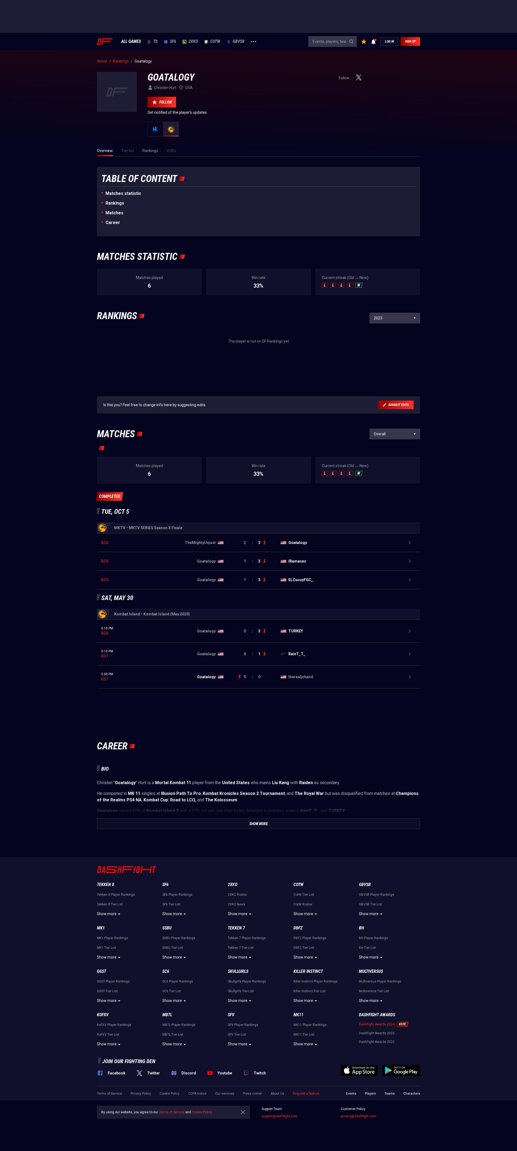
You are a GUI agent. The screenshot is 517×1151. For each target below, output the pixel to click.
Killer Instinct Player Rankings (316, 981)
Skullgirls (238, 971)
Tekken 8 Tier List (110, 904)
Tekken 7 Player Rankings (247, 938)
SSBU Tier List (172, 948)
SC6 (165, 971)
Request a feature (306, 1093)
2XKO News (236, 904)
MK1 (101, 928)
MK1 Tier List (106, 948)
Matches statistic (123, 193)
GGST (101, 971)
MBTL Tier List (172, 1034)
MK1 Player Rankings (112, 938)
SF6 (173, 41)
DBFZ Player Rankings (310, 938)
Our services (224, 1093)
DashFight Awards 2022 (376, 1042)
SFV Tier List (237, 1034)
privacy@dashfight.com (358, 1116)
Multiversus (371, 971)
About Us (277, 1093)
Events (351, 1093)
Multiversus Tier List (374, 991)
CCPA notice (197, 1093)
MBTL (167, 1014)
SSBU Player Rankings (178, 938)
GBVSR (238, 41)
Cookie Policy (170, 1093)
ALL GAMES (131, 41)
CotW (215, 41)
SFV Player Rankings (243, 1025)
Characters (411, 1093)
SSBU (167, 928)
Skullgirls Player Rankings (247, 981)
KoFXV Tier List (108, 1034)
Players (370, 1093)
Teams (390, 1093)
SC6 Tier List (171, 991)
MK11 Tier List (304, 1034)
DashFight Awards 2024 (376, 1024)
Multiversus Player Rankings (380, 981)
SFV (231, 1014)
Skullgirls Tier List (241, 991)
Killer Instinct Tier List (310, 991)
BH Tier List (367, 948)
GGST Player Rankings (113, 981)
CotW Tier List (304, 895)
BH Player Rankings (373, 938)
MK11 (298, 1014)
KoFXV (103, 1014)
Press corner (252, 1093)
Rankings (115, 203)
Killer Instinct (308, 971)
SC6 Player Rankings (177, 981)
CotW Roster (303, 904)
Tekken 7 (236, 928)
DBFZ (298, 928)
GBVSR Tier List (370, 904)
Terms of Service (109, 1093)
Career (113, 222)
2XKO (193, 41)
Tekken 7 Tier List (241, 948)
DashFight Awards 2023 (376, 1033)
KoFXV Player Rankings (114, 1025)
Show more (107, 914)
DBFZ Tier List (304, 948)
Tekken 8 (105, 884)
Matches (114, 212)
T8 (155, 41)
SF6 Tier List (171, 904)
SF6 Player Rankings (177, 895)
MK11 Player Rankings (310, 1025)
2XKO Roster (237, 895)
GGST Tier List (107, 991)
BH (361, 928)
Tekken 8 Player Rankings (116, 895)
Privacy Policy (141, 1093)
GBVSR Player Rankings (376, 895)
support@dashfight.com (280, 1116)
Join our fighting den (128, 1061)
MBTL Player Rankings (178, 1025)
